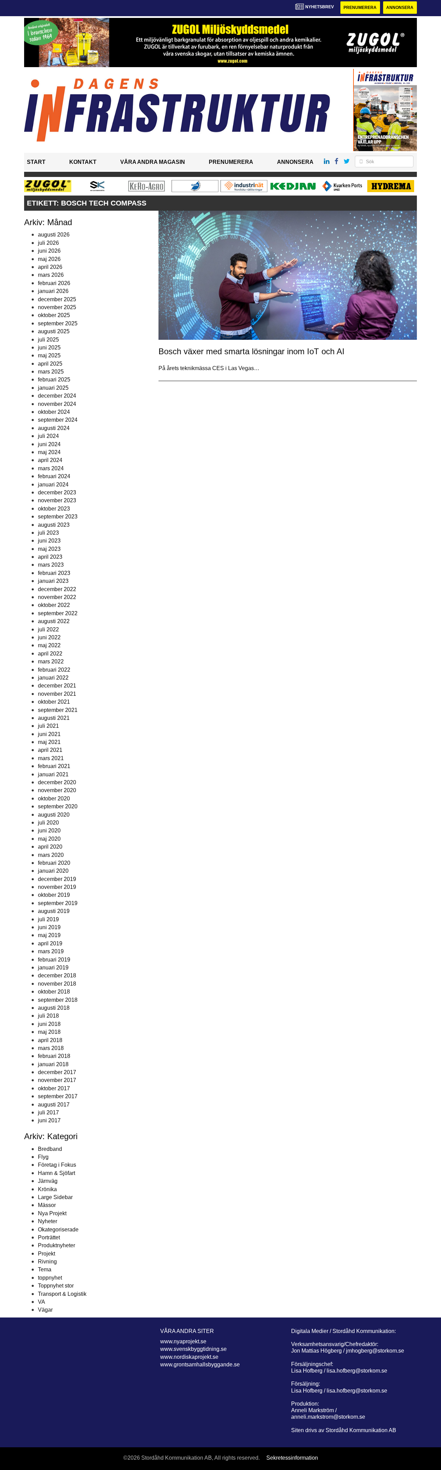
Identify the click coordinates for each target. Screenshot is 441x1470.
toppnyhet (50, 1278)
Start (36, 162)
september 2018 (58, 1000)
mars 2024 (51, 468)
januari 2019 (53, 967)
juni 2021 (49, 734)
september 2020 (58, 806)
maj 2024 (49, 452)
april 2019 (50, 943)
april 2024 (50, 460)
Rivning (47, 1261)
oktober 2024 (54, 412)
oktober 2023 (54, 509)
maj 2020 (49, 839)
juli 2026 (48, 243)
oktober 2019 (54, 895)
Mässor (47, 1205)
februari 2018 (54, 1056)
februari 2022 (54, 670)
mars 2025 (51, 372)
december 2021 (57, 686)
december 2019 (57, 879)
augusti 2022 (54, 621)
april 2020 (50, 847)
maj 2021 (49, 742)
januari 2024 (53, 484)
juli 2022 (48, 629)
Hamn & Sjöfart (56, 1173)
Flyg (43, 1157)
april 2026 (50, 267)
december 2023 (57, 492)
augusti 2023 (54, 525)
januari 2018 (53, 1064)
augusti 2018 (54, 1008)
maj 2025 (49, 355)
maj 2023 (49, 549)
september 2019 (58, 903)
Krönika (47, 1189)
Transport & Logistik (62, 1294)
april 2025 (50, 364)
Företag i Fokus (57, 1165)
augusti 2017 (54, 1104)
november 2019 (57, 887)
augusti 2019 (54, 911)
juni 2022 (49, 637)
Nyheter (47, 1221)
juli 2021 (48, 726)
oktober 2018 (54, 992)
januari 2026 (53, 291)
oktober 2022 (54, 605)
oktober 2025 (54, 315)
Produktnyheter (56, 1245)
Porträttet (49, 1237)
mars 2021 (51, 758)
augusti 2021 (54, 718)
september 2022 (58, 613)
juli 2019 (48, 919)
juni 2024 (49, 444)
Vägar (45, 1310)
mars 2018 (51, 1048)
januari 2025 (53, 388)
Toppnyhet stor (56, 1286)
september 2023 (58, 516)
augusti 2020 (54, 815)
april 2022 (50, 654)
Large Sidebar (55, 1197)
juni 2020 (49, 830)
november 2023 (57, 500)
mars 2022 (51, 661)
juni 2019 (49, 927)
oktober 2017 (54, 1088)
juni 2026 (49, 251)
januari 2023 (53, 581)
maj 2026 (49, 259)
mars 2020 (51, 855)
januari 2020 (53, 871)
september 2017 (58, 1096)
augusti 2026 (54, 235)
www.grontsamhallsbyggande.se (200, 1364)
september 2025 (58, 323)
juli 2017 (48, 1112)
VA (41, 1302)
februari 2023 (54, 573)
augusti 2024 (54, 428)
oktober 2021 (54, 702)
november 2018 (57, 984)
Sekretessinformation (292, 1458)
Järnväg (48, 1181)
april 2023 (50, 557)
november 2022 (57, 597)
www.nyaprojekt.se (183, 1341)
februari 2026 (54, 283)
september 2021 (58, 710)
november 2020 (57, 790)
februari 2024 (54, 476)
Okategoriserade (58, 1229)
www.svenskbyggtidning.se (193, 1349)
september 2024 (58, 420)
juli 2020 (48, 823)
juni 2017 (49, 1120)
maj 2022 (49, 645)
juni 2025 (49, 347)
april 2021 (50, 750)
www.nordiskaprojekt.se (189, 1357)
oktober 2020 (54, 798)
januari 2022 (53, 678)
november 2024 (57, 404)
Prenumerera (360, 7)
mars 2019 (51, 951)
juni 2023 (49, 541)
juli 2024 (48, 436)
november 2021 (57, 694)
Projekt (46, 1254)
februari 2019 (54, 960)
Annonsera (399, 7)
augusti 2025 (54, 331)
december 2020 (57, 782)
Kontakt (82, 162)
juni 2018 (49, 1024)
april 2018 (50, 1040)
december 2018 (57, 975)
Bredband (50, 1149)
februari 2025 (54, 379)
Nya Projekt (52, 1213)
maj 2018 (49, 1032)
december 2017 (57, 1072)
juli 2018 (48, 1016)
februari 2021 (54, 766)
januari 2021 (53, 774)
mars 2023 (51, 565)
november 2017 (57, 1080)
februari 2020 (54, 863)
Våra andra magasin (152, 162)
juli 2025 (48, 340)
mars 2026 (51, 275)
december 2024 (57, 396)
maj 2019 (49, 935)
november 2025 (57, 307)
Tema (44, 1269)
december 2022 (57, 589)
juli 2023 (48, 533)
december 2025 (57, 299)
